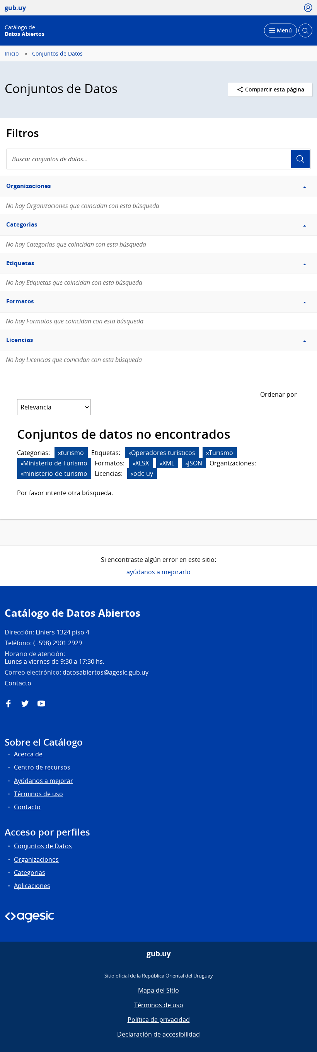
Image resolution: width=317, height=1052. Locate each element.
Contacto (27, 807)
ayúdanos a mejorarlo (158, 572)
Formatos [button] (20, 301)
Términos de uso (38, 794)
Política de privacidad (159, 1019)
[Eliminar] (59, 453)
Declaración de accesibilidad (158, 1034)
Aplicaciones (32, 885)
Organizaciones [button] (28, 186)
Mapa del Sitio (158, 990)
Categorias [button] (21, 224)
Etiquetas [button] (20, 263)
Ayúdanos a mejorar (43, 780)
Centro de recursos (42, 767)
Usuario (300, 159)
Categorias (29, 872)
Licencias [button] (19, 340)
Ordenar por (278, 394)
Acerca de (28, 754)
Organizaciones (36, 859)
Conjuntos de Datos (57, 53)
